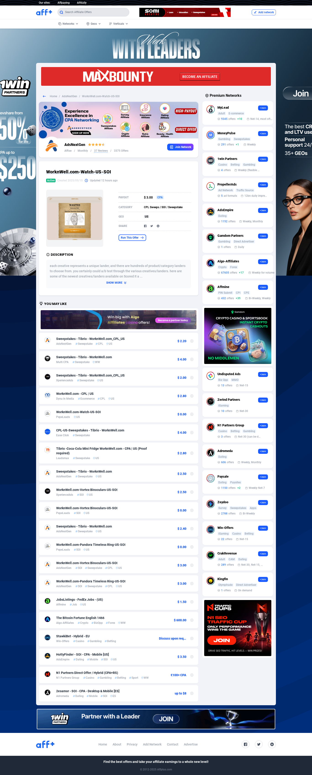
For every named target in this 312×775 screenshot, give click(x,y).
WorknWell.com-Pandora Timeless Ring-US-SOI (90, 544)
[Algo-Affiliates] (118, 319)
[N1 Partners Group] (237, 628)
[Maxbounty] (156, 76)
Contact (172, 744)
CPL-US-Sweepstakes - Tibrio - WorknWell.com (90, 430)
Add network (266, 12)
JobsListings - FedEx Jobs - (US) (79, 599)
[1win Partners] (156, 719)
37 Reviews (101, 150)
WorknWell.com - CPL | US (75, 394)
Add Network (152, 744)
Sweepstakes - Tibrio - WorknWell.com (84, 357)
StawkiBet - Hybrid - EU (73, 636)
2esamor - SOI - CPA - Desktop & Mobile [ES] (87, 691)
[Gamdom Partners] (237, 336)
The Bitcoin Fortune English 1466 (80, 618)
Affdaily (82, 2)
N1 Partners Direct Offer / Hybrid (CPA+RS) (87, 673)
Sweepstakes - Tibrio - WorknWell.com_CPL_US (90, 339)
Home (53, 96)
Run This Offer (129, 237)
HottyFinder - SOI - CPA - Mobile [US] (82, 654)
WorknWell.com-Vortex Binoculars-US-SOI (86, 490)
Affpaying (64, 2)
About (117, 744)
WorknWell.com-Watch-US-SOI (78, 412)
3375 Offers (121, 150)
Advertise (191, 744)
